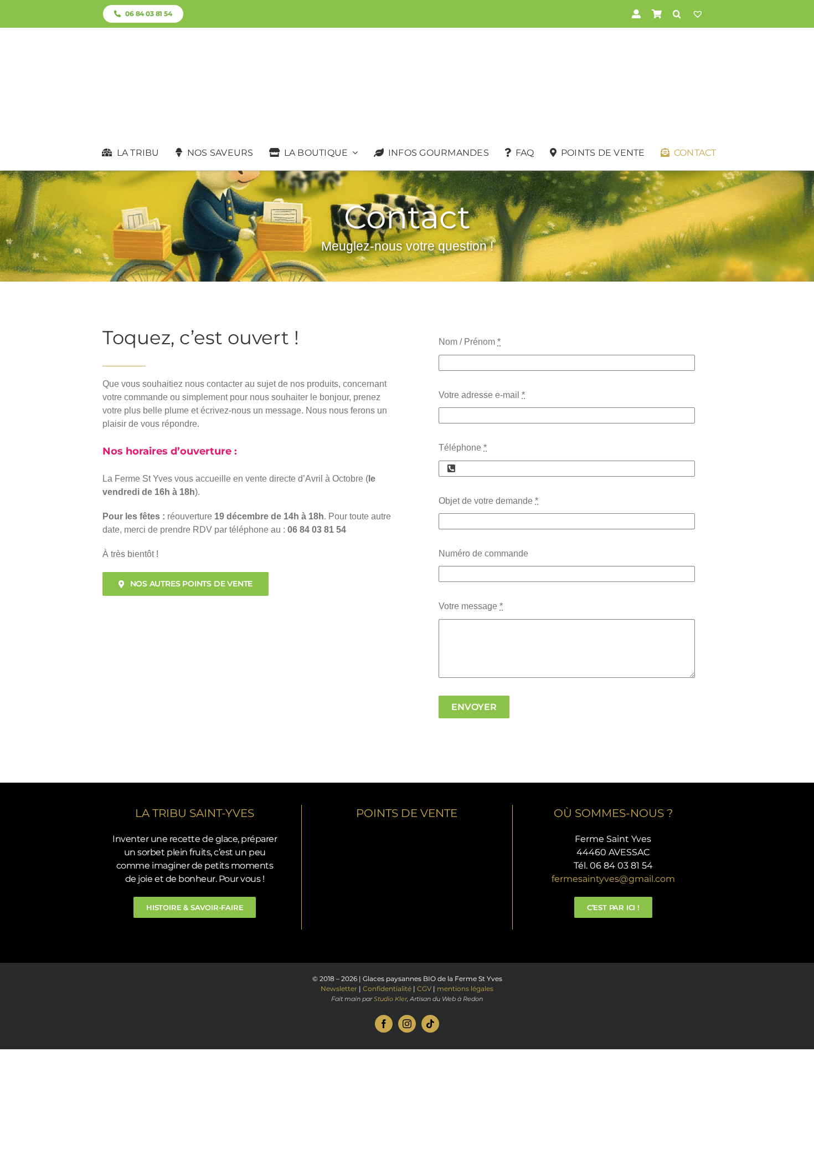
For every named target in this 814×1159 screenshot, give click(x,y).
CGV (424, 988)
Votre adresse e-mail (482, 395)
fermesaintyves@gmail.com (613, 879)
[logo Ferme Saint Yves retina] (407, 49)
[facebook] (384, 1024)
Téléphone (463, 447)
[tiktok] (430, 1024)
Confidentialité (387, 988)
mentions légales (465, 988)
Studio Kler (390, 999)
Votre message (471, 606)
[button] (677, 14)
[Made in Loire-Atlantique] (406, 836)
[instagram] (407, 1024)
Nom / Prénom (470, 341)
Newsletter (339, 988)
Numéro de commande (483, 553)
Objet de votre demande (488, 501)
